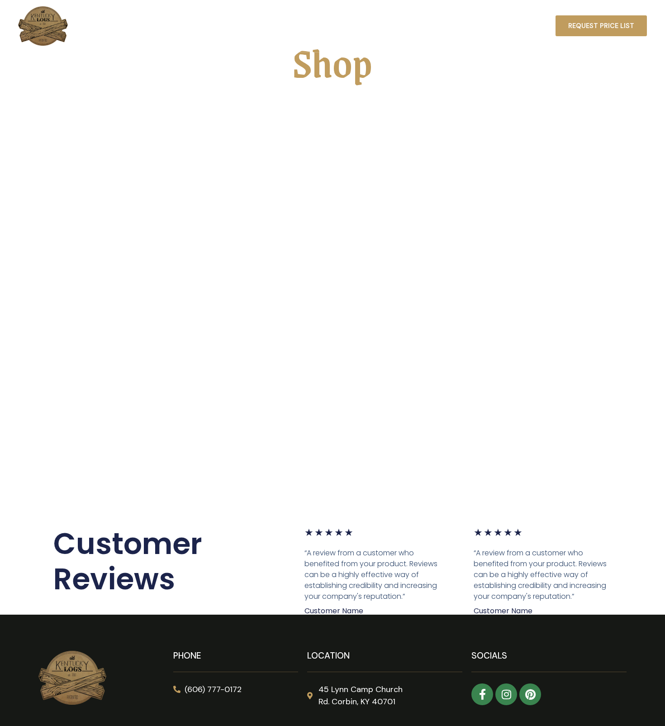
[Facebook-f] (482, 694)
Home (253, 26)
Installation (351, 26)
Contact (521, 26)
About (442, 26)
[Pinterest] (530, 694)
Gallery (401, 26)
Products (297, 26)
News (480, 26)
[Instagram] (506, 694)
